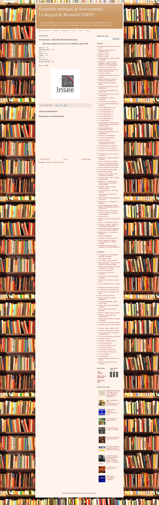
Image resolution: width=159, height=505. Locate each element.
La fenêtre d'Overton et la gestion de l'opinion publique (108, 213)
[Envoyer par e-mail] (59, 105)
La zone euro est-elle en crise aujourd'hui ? (106, 273)
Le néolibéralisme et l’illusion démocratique (106, 98)
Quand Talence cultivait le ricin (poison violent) (113, 438)
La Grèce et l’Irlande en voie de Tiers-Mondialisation (109, 132)
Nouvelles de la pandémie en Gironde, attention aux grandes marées (109, 70)
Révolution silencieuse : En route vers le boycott (109, 47)
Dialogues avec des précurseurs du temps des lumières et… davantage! (109, 267)
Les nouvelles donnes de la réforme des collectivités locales (109, 333)
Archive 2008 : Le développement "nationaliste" (111, 477)
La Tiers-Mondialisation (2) (106, 116)
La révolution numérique (105, 343)
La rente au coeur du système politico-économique (109, 277)
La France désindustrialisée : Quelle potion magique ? (108, 302)
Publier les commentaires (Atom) (55, 162)
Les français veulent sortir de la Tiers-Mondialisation (109, 87)
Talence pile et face (104, 216)
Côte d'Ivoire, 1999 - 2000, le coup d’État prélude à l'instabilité (108, 174)
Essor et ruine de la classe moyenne (108, 169)
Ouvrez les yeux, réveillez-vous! (107, 67)
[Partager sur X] (63, 105)
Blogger (94, 493)
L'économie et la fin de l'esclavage (107, 148)
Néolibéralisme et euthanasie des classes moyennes (109, 76)
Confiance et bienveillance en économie (109, 287)
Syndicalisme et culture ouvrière (107, 349)
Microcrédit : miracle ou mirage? (107, 341)
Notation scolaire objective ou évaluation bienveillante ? (109, 319)
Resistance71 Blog (100, 381)
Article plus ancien (86, 159)
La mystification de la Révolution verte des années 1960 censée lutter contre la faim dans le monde (109, 124)
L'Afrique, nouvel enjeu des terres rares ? (109, 151)
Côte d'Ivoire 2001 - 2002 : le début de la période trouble (109, 178)
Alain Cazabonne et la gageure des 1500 (112, 419)
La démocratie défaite (104, 140)
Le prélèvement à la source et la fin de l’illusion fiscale (109, 94)
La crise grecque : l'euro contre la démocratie (107, 309)
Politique (55, 30)
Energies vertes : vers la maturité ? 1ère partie (109, 292)
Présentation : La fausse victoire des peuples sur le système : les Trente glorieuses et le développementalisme (108, 63)
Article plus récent (44, 159)
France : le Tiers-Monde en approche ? (109, 222)
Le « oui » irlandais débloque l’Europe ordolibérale (109, 104)
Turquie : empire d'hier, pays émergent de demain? (109, 306)
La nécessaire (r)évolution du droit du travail (108, 280)
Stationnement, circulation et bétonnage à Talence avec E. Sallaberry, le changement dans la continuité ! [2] (113, 393)
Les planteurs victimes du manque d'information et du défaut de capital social (113, 448)
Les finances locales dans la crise (107, 345)
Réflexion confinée (103, 56)
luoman (84, 493)
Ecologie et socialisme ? (105, 338)
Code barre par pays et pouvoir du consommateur (107, 195)
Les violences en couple (105, 258)
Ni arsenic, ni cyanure (104, 73)
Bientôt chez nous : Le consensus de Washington (108, 233)
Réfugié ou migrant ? (104, 54)
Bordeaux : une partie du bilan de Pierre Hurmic (109, 219)
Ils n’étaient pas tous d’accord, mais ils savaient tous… (109, 154)
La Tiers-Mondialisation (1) (106, 118)
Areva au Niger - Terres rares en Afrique (109, 322)
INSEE (46, 65)
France (74, 30)
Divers (81, 30)
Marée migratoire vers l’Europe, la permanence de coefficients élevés (108, 79)
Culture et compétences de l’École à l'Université (108, 362)
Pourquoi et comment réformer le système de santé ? (107, 315)
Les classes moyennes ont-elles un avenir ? (109, 325)
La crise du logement (104, 354)
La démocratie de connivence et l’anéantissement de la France (107, 142)
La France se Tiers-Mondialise (106, 138)
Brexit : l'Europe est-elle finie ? (107, 295)
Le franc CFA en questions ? (106, 270)
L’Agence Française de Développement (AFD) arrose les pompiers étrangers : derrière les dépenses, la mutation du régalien (109, 459)
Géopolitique (65, 30)
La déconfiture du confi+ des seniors (108, 146)
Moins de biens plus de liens (101, 376)
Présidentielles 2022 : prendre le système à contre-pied (109, 59)
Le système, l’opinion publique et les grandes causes (108, 91)
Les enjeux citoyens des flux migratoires (109, 330)
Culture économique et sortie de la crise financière (109, 359)
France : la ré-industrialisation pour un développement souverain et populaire (109, 164)
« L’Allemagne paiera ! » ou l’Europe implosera (108, 191)
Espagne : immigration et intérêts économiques (107, 298)
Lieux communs (100, 372)
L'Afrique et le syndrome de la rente (108, 238)
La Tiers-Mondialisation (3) (106, 114)
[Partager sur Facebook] (65, 105)
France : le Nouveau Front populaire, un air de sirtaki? (109, 198)
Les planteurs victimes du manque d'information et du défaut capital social (109, 246)
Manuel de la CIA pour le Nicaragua (108, 210)
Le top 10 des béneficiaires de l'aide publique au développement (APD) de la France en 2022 (109, 206)
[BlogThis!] (61, 105)
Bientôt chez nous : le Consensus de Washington (108, 202)
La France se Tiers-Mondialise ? (107, 135)
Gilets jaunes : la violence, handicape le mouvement (109, 158)
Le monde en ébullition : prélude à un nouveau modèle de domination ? (108, 225)
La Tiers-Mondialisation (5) (106, 109)
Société (88, 30)
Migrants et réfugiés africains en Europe (109, 313)
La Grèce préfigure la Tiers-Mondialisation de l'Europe (106, 128)
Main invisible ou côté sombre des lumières (107, 83)
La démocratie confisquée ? (106, 347)
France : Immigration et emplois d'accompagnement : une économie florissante (108, 241)
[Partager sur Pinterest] (66, 105)
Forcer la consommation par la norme (108, 167)
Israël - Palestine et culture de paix (108, 352)
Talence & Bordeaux (44, 30)
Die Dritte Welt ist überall (105, 172)
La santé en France (103, 356)
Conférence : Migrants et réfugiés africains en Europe (107, 187)
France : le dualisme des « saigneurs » (108, 161)
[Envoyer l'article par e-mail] (56, 105)
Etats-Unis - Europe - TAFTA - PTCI (108, 328)
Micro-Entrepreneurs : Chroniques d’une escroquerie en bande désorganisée (109, 263)
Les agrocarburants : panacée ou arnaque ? (109, 284)
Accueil (65, 159)
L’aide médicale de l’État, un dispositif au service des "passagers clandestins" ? (109, 229)
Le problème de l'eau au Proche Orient (109, 289)
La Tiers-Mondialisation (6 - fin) (107, 107)
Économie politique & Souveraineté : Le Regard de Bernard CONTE (71, 11)
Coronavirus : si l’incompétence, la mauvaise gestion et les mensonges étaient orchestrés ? (108, 182)
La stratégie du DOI (104, 120)
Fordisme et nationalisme (105, 236)
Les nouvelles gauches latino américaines (109, 336)
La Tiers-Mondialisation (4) (106, 112)
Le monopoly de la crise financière (108, 101)
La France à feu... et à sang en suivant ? (112, 467)
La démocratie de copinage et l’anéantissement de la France (112, 412)
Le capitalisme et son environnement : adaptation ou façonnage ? (108, 255)
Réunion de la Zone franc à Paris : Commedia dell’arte (107, 50)
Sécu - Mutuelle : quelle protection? (108, 260)
